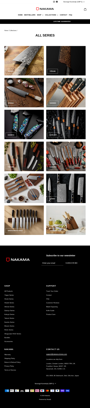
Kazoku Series (9, 322)
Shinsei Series (9, 307)
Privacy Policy (9, 366)
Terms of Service (10, 370)
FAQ (70, 15)
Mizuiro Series (9, 326)
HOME (20, 15)
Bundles (7, 337)
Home (6, 30)
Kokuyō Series (9, 314)
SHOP (39, 15)
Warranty (7, 354)
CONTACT (63, 15)
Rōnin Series (8, 330)
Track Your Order (52, 291)
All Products (8, 291)
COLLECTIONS (51, 15)
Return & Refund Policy (12, 362)
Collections (12, 30)
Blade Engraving (52, 307)
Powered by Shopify (45, 399)
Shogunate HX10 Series (12, 334)
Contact (49, 295)
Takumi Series (9, 318)
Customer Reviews (52, 303)
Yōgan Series (9, 295)
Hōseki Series (9, 303)
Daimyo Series (9, 310)
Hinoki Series (9, 299)
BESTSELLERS (29, 15)
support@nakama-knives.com (56, 354)
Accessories (8, 341)
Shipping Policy (9, 358)
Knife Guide (50, 310)
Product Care (50, 314)
